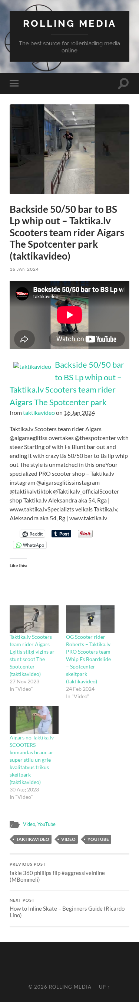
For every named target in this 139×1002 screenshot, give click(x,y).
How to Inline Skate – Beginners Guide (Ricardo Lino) (67, 908)
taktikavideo (39, 412)
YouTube (46, 824)
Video (29, 824)
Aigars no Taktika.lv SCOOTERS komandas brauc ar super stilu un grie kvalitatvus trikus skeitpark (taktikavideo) (32, 759)
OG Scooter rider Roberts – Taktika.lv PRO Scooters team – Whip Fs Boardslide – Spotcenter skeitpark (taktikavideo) (90, 659)
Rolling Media (69, 23)
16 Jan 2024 (24, 269)
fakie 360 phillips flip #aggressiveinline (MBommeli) (57, 872)
